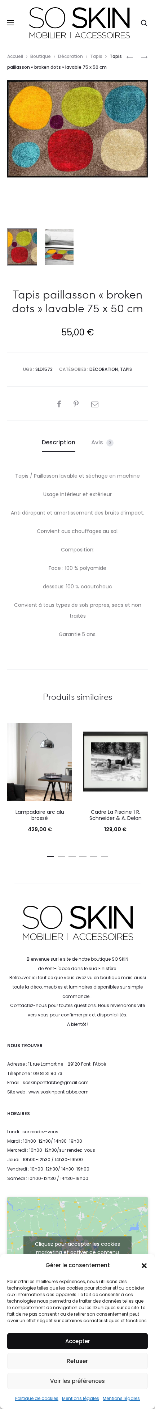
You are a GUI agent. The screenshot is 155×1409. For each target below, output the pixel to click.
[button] (144, 1265)
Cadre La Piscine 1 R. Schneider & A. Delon (115, 815)
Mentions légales (80, 1398)
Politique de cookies (36, 1398)
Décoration (70, 56)
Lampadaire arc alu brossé (39, 815)
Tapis (96, 56)
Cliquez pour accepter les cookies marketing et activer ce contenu (77, 1248)
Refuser (77, 1361)
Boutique (40, 56)
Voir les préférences (77, 1381)
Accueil (15, 56)
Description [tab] (58, 442)
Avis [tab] (101, 442)
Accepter (77, 1341)
